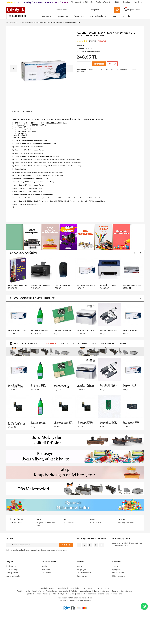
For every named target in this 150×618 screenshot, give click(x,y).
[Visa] (79, 608)
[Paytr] (69, 608)
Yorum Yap (102, 41)
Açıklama (15, 111)
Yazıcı (21, 125)
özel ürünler (63, 591)
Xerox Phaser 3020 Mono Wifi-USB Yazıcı (109, 285)
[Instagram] (101, 545)
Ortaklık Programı (84, 573)
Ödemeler (105, 591)
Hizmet (99, 588)
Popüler (64, 343)
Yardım (71, 588)
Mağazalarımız (86, 591)
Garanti (101, 594)
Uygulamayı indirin (119, 543)
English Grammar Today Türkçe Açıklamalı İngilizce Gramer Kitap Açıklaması (17, 285)
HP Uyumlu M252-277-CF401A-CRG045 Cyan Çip (63, 423)
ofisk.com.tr (63, 601)
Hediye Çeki (81, 569)
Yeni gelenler (51, 343)
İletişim (44, 566)
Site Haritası (46, 573)
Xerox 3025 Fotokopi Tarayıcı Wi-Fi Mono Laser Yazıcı (86, 330)
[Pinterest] (96, 545)
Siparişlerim (116, 569)
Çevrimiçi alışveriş (47, 588)
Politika (46, 594)
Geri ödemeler (90, 594)
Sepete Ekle (99, 64)
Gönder (66, 545)
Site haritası (81, 588)
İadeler (79, 594)
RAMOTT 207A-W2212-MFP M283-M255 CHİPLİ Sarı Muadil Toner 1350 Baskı (132, 285)
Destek (107, 588)
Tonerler (123, 343)
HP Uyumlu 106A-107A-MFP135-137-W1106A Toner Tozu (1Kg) (40, 330)
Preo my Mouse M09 (62, 285)
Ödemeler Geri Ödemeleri (122, 591)
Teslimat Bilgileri (12, 569)
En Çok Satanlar (107, 343)
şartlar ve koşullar (13, 576)
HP (33, 125)
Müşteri (91, 588)
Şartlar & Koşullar (34, 594)
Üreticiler (74, 591)
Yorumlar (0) (28, 111)
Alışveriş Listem (118, 573)
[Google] (90, 545)
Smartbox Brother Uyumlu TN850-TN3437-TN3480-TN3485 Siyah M (132, 330)
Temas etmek (117, 594)
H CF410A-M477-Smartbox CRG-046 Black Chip (16, 423)
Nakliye (96, 591)
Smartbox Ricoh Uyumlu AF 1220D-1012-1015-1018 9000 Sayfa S (17, 330)
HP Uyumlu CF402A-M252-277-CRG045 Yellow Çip (85, 423)
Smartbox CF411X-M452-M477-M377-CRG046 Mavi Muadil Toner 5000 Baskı (106, 70)
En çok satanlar (38, 591)
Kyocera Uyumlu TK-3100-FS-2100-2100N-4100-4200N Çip (109, 423)
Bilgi (107, 594)
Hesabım (115, 566)
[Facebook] (79, 545)
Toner (55, 123)
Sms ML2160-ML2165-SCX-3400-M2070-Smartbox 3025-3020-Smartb (109, 330)
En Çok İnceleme (80, 343)
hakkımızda (11, 566)
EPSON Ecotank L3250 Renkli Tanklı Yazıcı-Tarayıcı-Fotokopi (40, 285)
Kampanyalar (82, 576)
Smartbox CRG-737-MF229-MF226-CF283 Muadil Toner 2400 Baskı (86, 285)
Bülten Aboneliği (118, 576)
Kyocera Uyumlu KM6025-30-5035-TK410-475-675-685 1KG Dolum (39, 423)
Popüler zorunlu (23, 591)
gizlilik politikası (12, 573)
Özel (94, 343)
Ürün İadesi (46, 569)
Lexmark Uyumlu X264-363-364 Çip (63, 330)
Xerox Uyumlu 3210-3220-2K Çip (131, 423)
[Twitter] (84, 545)
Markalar (80, 566)
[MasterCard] (84, 608)
